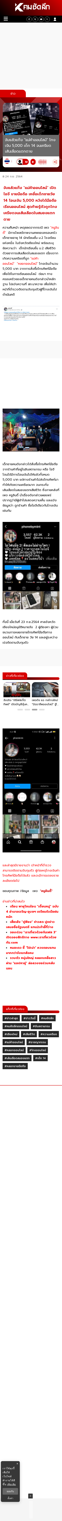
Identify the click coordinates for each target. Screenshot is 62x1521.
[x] (35, 19)
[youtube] (41, 19)
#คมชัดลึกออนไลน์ (15, 1026)
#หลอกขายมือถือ (15, 1066)
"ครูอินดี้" (46, 891)
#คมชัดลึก (47, 1018)
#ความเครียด (48, 1034)
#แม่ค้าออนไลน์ (13, 1042)
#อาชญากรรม (37, 1042)
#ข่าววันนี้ (29, 1018)
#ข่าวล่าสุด (11, 1018)
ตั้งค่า (10, 1498)
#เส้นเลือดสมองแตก (17, 1058)
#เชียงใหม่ (10, 1034)
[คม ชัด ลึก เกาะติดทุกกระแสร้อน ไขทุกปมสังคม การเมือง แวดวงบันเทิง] (31, 8)
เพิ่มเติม (11, 1484)
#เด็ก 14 (40, 1058)
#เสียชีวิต (29, 1034)
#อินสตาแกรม (41, 1026)
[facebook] (29, 19)
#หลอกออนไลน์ (14, 1050)
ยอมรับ (10, 1491)
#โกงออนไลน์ (37, 1050)
